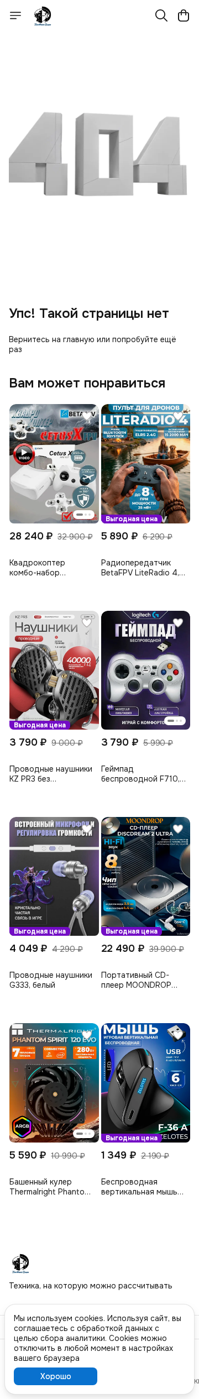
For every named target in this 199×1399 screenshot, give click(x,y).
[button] (54, 463)
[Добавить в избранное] (87, 416)
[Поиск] (161, 15)
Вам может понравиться (87, 383)
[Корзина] (183, 15)
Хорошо (55, 1376)
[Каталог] (15, 15)
